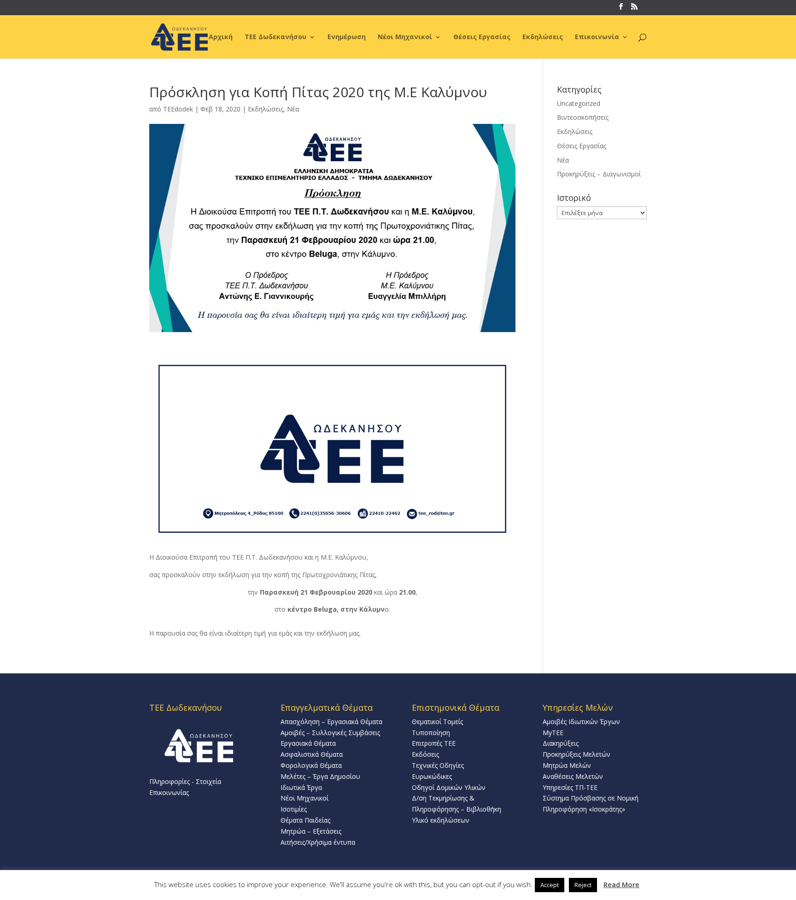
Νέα (293, 109)
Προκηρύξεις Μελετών (576, 754)
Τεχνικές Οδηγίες (438, 765)
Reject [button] (582, 885)
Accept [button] (549, 885)
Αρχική (221, 37)
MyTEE (553, 732)
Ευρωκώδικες (432, 776)
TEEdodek (178, 109)
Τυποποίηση (431, 732)
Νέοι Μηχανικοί (405, 37)
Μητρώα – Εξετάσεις (311, 831)
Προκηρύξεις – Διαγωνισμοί (599, 173)
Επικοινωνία (597, 37)
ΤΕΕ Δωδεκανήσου (275, 37)
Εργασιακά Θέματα (308, 743)
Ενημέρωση (347, 37)
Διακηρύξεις (561, 743)
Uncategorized (578, 103)
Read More (621, 884)
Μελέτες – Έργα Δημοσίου (320, 776)
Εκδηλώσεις (542, 37)
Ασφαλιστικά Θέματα (312, 754)
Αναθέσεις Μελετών (573, 776)
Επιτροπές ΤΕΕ (434, 743)
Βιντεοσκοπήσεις (583, 117)
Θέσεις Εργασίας (481, 37)
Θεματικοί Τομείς (437, 721)
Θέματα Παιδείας (305, 820)
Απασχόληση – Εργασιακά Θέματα (331, 721)
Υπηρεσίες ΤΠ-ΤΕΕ (570, 787)
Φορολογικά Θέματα (311, 765)
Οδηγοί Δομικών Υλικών (449, 787)
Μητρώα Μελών (567, 765)
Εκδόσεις (425, 754)
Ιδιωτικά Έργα (301, 787)
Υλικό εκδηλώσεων (440, 820)
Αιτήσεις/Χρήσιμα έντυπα (318, 842)
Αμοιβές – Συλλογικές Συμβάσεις (330, 732)
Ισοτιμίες (294, 809)
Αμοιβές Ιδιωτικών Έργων (581, 721)
